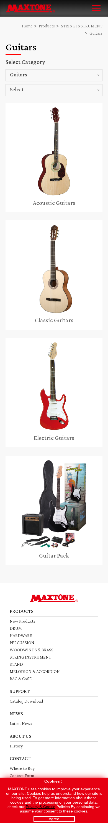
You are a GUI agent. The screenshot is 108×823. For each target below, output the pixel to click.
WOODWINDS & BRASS (31, 649)
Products (47, 26)
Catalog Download (26, 701)
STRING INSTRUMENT (81, 26)
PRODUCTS (22, 611)
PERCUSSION (22, 642)
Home (27, 26)
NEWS (16, 713)
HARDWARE (21, 635)
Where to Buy (22, 768)
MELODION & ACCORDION (35, 671)
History (16, 746)
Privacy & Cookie (40, 806)
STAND (16, 664)
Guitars (95, 33)
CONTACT (20, 758)
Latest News (21, 723)
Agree (54, 819)
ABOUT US (20, 736)
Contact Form (22, 775)
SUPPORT (20, 691)
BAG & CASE (21, 678)
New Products (22, 621)
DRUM (16, 628)
